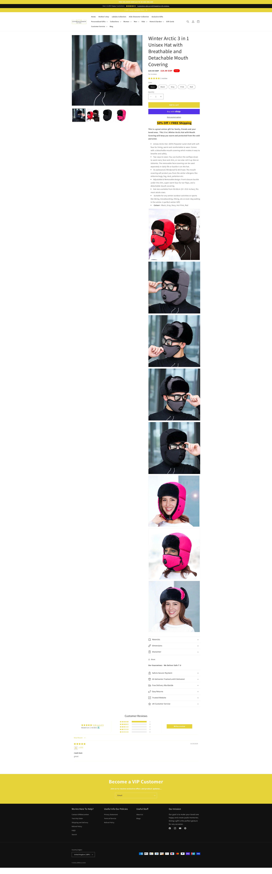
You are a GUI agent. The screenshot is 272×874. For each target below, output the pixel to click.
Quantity (151, 92)
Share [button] (153, 659)
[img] (80, 744)
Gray (172, 87)
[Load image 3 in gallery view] (92, 115)
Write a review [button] (179, 726)
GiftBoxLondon (81, 862)
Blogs (138, 818)
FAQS (74, 830)
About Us (139, 814)
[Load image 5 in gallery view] (107, 115)
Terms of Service (110, 818)
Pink (182, 87)
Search (74, 834)
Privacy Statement (111, 814)
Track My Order (77, 818)
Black (163, 87)
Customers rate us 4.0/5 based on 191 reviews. (153, 6)
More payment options (174, 117)
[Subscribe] (154, 795)
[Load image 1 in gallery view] (78, 115)
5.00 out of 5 (98, 725)
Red (191, 87)
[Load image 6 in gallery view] (121, 115)
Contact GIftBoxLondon (80, 814)
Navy (153, 87)
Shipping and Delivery (80, 822)
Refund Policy (77, 826)
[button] (99, 21)
